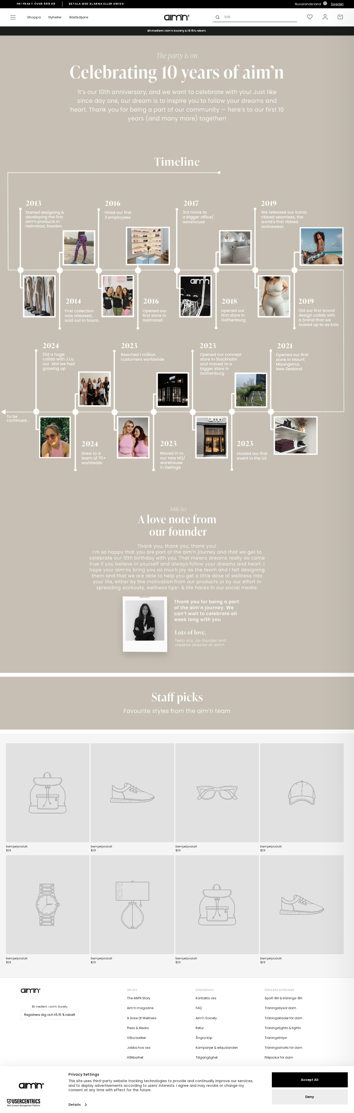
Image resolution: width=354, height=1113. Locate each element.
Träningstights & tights (283, 1028)
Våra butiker (136, 1038)
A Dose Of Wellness (142, 1018)
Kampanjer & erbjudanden (217, 1047)
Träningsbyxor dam (280, 1008)
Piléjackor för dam (279, 1057)
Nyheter (55, 17)
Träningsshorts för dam (283, 1047)
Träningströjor (276, 1038)
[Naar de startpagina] (177, 17)
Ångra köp (204, 1038)
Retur (200, 1028)
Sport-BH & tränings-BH (283, 998)
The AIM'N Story (138, 998)
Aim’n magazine (140, 1008)
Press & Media (138, 1028)
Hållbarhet (135, 1057)
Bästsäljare (78, 17)
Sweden (337, 4)
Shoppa (34, 17)
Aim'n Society (206, 1018)
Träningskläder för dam (283, 1018)
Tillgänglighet (207, 1057)
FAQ (199, 1008)
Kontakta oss (206, 998)
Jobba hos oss (139, 1047)
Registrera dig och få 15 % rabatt (49, 1014)
